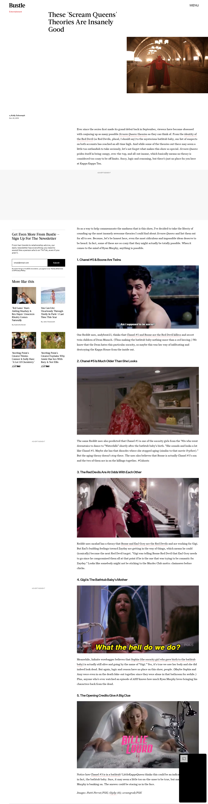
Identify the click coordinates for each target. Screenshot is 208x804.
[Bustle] (17, 5)
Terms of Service (57, 269)
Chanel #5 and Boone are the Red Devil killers (154, 334)
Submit (56, 262)
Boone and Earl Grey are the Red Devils (144, 543)
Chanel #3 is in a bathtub (105, 774)
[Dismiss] (203, 756)
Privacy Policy (20, 271)
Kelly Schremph (18, 115)
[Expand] (182, 756)
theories (133, 134)
